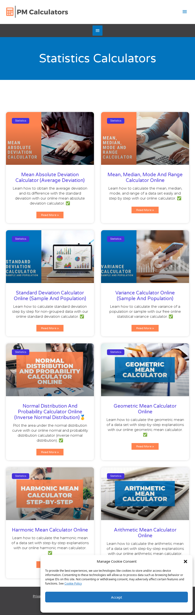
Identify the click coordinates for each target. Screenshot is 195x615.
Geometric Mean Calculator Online (145, 409)
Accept (116, 597)
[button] (185, 561)
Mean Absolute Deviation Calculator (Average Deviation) (50, 177)
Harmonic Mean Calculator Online (50, 530)
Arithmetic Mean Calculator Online (145, 533)
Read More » (50, 215)
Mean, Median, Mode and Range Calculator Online (145, 177)
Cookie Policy (73, 583)
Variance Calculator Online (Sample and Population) (145, 296)
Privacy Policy (126, 607)
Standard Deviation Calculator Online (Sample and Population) (50, 296)
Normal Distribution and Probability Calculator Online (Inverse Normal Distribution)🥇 (50, 411)
